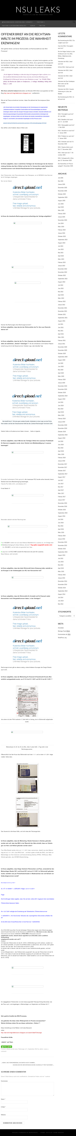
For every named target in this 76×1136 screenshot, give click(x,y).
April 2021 (61, 334)
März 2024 (61, 226)
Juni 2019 (61, 405)
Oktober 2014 (62, 587)
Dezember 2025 (62, 187)
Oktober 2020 (62, 353)
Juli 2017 (60, 480)
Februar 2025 (62, 213)
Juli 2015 (60, 558)
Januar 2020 (61, 382)
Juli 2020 (60, 363)
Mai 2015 (60, 565)
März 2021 (61, 337)
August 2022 (61, 282)
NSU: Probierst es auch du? (66, 136)
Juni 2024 (61, 223)
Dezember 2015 (62, 542)
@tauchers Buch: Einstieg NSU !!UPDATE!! (17, 22)
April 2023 (61, 256)
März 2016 (61, 532)
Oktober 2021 (62, 314)
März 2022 (61, 298)
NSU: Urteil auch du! (68, 67)
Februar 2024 (62, 230)
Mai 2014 (60, 604)
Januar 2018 (61, 461)
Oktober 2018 (62, 431)
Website (3, 1114)
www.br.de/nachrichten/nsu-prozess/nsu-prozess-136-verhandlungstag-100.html (24, 123)
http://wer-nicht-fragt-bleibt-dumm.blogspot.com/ (17, 93)
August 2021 (61, 321)
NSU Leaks (38, 9)
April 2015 (61, 568)
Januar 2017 (61, 500)
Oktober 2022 (62, 275)
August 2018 (61, 438)
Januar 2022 (61, 304)
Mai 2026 (60, 181)
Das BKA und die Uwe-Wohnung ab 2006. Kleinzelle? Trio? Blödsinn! (33, 1065)
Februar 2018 (62, 457)
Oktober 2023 (62, 236)
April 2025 (61, 207)
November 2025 (62, 191)
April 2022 (61, 295)
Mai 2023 (60, 252)
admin (41, 1049)
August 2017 (61, 477)
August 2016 (61, 516)
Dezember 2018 (62, 425)
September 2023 (62, 239)
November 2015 (62, 545)
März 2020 (61, 376)
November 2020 (62, 350)
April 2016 (61, 529)
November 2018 (62, 428)
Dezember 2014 (62, 581)
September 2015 (62, 552)
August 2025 (61, 200)
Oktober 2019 (62, 392)
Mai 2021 (60, 330)
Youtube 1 (41, 22)
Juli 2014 (60, 597)
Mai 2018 (60, 448)
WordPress (33, 1132)
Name (3, 1099)
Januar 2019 (61, 422)
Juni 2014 (61, 600)
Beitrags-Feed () (64, 631)
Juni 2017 (61, 483)
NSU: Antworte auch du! (65, 141)
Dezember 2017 (62, 464)
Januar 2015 (61, 578)
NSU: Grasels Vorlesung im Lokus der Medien (66, 91)
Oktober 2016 (62, 509)
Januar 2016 (61, 539)
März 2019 (61, 415)
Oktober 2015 (62, 548)
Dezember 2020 (62, 347)
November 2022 (62, 272)
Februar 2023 (62, 262)
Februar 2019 (62, 418)
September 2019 (62, 396)
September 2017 (62, 474)
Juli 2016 (60, 519)
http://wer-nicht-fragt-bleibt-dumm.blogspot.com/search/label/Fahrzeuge (21, 1032)
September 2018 (62, 435)
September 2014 (62, 591)
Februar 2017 (62, 496)
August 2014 (61, 594)
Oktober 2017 (62, 470)
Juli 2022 (60, 285)
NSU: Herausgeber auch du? (66, 125)
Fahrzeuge (21, 1049)
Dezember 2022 (62, 269)
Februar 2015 (62, 574)
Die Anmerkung (62, 40)
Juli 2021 (60, 324)
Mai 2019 (60, 409)
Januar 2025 (61, 217)
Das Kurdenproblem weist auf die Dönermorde (66, 84)
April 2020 (61, 373)
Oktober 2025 (62, 194)
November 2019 (62, 389)
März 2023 (61, 259)
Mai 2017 (60, 487)
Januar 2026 (61, 184)
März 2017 (61, 493)
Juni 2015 (61, 561)
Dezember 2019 (62, 386)
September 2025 (62, 197)
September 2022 (62, 278)
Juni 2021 (61, 327)
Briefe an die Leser (12, 1049)
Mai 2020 (60, 369)
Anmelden (61, 628)
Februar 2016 (62, 535)
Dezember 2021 (62, 308)
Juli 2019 (60, 402)
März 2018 (61, 454)
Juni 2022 (61, 288)
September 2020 (62, 356)
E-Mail (3, 1107)
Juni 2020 (61, 366)
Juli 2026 (60, 178)
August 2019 (61, 399)
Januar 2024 (61, 233)
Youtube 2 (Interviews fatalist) (14, 25)
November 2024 (62, 220)
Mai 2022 (60, 291)
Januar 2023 (61, 265)
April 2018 (61, 451)
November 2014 (62, 584)
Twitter (42, 25)
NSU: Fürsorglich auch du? (65, 114)
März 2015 (61, 571)
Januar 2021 (61, 343)
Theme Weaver (58, 1132)
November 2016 (62, 506)
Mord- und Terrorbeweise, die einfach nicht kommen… (18, 1062)
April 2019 (61, 412)
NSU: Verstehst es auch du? (66, 130)
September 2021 (62, 317)
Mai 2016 (60, 526)
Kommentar (4, 1081)
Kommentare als (64, 634)
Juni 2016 (61, 522)
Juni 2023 (61, 249)
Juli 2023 (60, 246)
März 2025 (61, 210)
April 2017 (61, 490)
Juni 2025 (61, 204)
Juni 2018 (61, 444)
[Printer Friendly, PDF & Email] (6, 1046)
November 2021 (62, 311)
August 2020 (61, 360)
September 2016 (62, 513)
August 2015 (61, 555)
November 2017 (62, 467)
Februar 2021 (62, 340)
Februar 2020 (62, 379)
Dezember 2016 (62, 503)
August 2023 (61, 243)
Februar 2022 (62, 301)
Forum (32, 25)
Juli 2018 (60, 441)
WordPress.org (62, 637)
